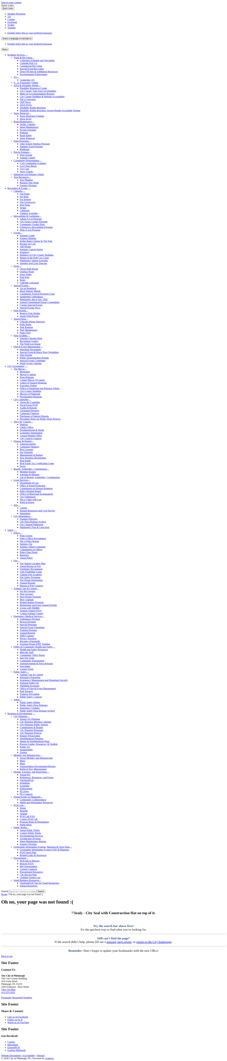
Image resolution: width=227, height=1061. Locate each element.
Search (4, 891)
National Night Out (29, 683)
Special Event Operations (32, 627)
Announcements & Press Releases (36, 663)
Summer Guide (27, 235)
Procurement (20, 858)
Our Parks (25, 194)
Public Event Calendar (31, 363)
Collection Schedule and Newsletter (37, 60)
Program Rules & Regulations (34, 822)
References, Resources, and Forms (36, 777)
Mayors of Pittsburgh (30, 394)
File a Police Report (29, 541)
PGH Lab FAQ (27, 816)
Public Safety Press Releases (34, 705)
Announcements (28, 444)
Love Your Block (28, 166)
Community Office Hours (32, 655)
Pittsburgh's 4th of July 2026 (34, 299)
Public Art (25, 747)
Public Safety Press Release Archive (37, 710)
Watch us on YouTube (18, 1022)
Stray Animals (27, 599)
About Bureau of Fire (30, 566)
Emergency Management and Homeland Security (44, 680)
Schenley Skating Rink (31, 338)
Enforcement (26, 788)
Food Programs (21, 141)
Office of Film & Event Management (38, 688)
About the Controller (30, 402)
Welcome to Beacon (29, 861)
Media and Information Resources (36, 802)
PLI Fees (24, 791)
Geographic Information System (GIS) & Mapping (44, 849)
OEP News (25, 102)
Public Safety (20, 672)
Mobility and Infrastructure (27, 755)
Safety (10, 530)
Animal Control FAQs (31, 610)
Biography (25, 371)
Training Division (28, 630)
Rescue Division (28, 622)
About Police (26, 558)
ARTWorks (25, 246)
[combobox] (17, 38)
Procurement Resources (31, 872)
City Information (22, 516)
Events (17, 232)
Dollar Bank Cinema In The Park (36, 241)
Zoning (23, 752)
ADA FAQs (26, 105)
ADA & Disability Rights (26, 85)
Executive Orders (28, 385)
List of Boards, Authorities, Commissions (40, 477)
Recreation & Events (17, 188)
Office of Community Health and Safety (33, 647)
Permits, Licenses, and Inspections (30, 772)
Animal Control (27, 157)
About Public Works (30, 830)
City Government (15, 366)
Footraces (24, 252)
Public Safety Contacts (31, 697)
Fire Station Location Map (32, 563)
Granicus (49, 1058)
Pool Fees (24, 277)
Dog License (26, 155)
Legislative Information (31, 433)
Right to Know (27, 502)
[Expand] (26, 55)
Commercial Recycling (31, 66)
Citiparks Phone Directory (32, 321)
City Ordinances (28, 496)
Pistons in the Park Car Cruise (34, 257)
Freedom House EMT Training (35, 644)
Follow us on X (15, 1019)
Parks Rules (25, 324)
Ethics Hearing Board (30, 491)
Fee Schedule (26, 452)
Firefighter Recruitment (31, 569)
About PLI (25, 774)
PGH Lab (18, 805)
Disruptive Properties (30, 677)
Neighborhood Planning (31, 738)
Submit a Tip (26, 544)
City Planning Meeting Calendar (35, 722)
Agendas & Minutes (29, 474)
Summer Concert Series (31, 249)
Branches (24, 555)
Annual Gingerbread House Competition (39, 302)
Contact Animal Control (31, 613)
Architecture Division (30, 838)
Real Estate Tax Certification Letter (37, 463)
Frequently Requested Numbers (16, 997)
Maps (22, 760)
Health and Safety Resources (34, 649)
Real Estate (25, 460)
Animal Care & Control (25, 588)
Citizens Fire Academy (31, 574)
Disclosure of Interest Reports (34, 416)
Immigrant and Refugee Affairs (29, 174)
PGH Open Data (28, 852)
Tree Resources (21, 177)
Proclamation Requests (31, 396)
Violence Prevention (30, 694)
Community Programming (26, 160)
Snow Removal (21, 113)
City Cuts (24, 169)
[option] (116, 33)
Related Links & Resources (33, 855)
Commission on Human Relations (36, 488)
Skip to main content (11, 2)
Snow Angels (26, 171)
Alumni (23, 813)
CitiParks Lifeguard (29, 282)
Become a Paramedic (30, 641)
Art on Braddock (28, 288)
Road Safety (26, 135)
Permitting (25, 783)
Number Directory (29, 519)
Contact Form (26, 669)
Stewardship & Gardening (26, 216)
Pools (16, 266)
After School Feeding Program (35, 144)
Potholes (24, 132)
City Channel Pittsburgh (31, 524)
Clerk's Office (26, 427)
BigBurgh (24, 149)
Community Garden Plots (32, 224)
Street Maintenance (29, 127)
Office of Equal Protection (32, 485)
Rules (22, 280)
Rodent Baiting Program (32, 602)
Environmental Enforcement (33, 74)
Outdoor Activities (29, 213)
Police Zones (26, 535)
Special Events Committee (32, 360)
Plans (22, 763)
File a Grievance (28, 99)
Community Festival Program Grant (37, 294)
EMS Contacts (27, 635)
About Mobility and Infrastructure (36, 758)
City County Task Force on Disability (38, 91)
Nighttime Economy (30, 685)
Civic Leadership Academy (33, 163)
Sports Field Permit (29, 316)
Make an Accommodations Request (37, 93)
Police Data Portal (28, 552)
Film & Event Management (27, 346)
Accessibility (29, 1055)
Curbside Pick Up (28, 63)
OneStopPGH (27, 780)
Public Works (20, 827)
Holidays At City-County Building (36, 255)
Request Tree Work (29, 182)
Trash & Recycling (23, 57)
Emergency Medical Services (28, 616)
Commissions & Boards (31, 727)
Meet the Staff (27, 652)
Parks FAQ (25, 332)
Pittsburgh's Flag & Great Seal (34, 527)
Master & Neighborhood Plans (35, 741)
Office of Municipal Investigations (36, 494)
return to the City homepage (154, 942)
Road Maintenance (23, 121)
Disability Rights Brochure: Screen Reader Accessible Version (50, 110)
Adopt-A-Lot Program (31, 219)
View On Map (8, 989)
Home (23, 808)
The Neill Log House (30, 344)
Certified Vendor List (30, 877)
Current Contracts (28, 869)
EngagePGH (13, 1047)
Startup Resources (28, 886)
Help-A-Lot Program (30, 230)
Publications (26, 824)
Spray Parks (26, 274)
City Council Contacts (30, 438)
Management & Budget (31, 455)
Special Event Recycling (32, 68)
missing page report (119, 942)
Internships (25, 513)
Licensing (24, 785)
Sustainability (26, 749)
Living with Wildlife (30, 608)
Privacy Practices (28, 638)
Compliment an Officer (31, 549)
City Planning (20, 716)
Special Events (21, 285)
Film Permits (26, 355)
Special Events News (30, 307)
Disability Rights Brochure (33, 107)
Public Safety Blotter (30, 702)
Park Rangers (26, 327)
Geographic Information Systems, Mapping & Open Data (41, 847)
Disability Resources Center (33, 88)
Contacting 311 (27, 80)
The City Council (22, 421)
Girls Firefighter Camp (31, 571)
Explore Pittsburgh (16, 1050)
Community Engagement (32, 660)
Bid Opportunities (28, 866)
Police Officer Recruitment (33, 538)
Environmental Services (31, 836)
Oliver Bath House (29, 269)
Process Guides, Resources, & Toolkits (39, 744)
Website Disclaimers (11, 1055)
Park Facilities (20, 335)
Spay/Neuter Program (30, 597)
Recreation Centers (29, 341)
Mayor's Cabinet (28, 374)
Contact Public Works (30, 833)
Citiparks (18, 191)
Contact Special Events (31, 305)
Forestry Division (28, 185)
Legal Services (21, 480)
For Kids (24, 196)
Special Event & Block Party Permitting (39, 352)
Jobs (16, 505)
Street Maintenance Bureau (33, 841)
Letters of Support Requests (33, 383)
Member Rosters (28, 471)
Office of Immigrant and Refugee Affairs (39, 388)
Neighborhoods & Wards (32, 430)
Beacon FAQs (27, 863)
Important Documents (30, 349)
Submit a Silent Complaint (32, 546)
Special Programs (28, 624)
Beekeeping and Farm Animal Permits (38, 605)
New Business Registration (33, 458)
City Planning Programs (31, 730)
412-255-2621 (8, 992)
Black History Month (30, 291)
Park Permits (20, 310)
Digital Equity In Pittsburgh (27, 797)
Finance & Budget (23, 441)
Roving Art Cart (28, 244)
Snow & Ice (26, 118)
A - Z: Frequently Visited (26, 82)
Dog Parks (25, 205)
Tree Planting (26, 180)
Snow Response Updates (32, 116)
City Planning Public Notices (34, 724)
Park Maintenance (28, 330)
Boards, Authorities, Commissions (30, 469)
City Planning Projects (31, 733)
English (29, 33)
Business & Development (19, 713)
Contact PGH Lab (29, 819)
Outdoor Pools (27, 271)
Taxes (22, 466)
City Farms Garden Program (33, 221)
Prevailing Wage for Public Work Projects (40, 419)
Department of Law (29, 483)
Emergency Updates (30, 708)
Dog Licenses (26, 449)
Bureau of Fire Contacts (31, 585)
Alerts (16, 699)
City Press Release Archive (33, 521)
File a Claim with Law (31, 499)
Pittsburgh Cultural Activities (34, 260)
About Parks (20, 319)
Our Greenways (27, 202)
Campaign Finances (29, 413)
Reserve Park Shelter (30, 313)
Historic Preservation (30, 735)
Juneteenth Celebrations (31, 296)
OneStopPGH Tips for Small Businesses (39, 883)
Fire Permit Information (31, 580)
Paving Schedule (28, 130)
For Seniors (25, 199)
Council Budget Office (31, 435)
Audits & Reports (28, 408)
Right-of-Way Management (33, 769)
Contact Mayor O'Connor (32, 380)
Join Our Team (27, 658)
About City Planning (30, 719)
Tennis (23, 207)
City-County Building (30, 391)
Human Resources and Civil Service (37, 510)
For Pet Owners (27, 591)
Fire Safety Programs (30, 577)
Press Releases (27, 377)
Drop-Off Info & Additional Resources (39, 71)
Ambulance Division (30, 619)
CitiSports (24, 210)
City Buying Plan (28, 874)
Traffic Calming (27, 124)
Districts (24, 424)
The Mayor (19, 369)
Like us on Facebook (17, 1017)
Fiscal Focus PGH (29, 405)
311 (15, 77)
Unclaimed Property (29, 410)
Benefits (24, 810)
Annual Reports (27, 583)
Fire (15, 560)
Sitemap (41, 1055)
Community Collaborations (33, 799)
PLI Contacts (26, 794)
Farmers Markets (28, 238)
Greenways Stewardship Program (36, 227)
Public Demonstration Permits (34, 357)
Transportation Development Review (38, 766)
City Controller (21, 399)
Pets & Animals (21, 152)
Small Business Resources (26, 880)
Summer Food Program (31, 146)
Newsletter (25, 666)
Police (17, 533)
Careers (23, 508)
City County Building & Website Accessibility (42, 96)
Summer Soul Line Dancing (33, 263)
